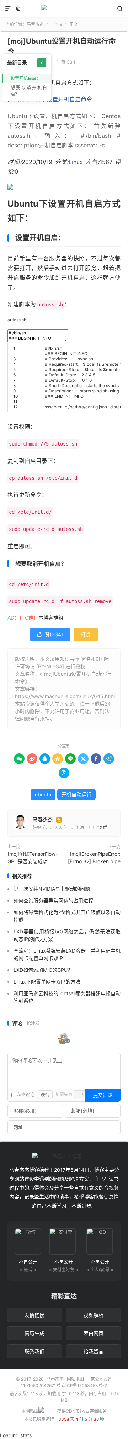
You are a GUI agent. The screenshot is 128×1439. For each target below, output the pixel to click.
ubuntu (43, 794)
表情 (45, 1094)
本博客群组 (50, 618)
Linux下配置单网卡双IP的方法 (47, 982)
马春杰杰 (64, 9)
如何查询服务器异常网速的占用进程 (53, 900)
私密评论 (25, 1094)
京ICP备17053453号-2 (84, 1385)
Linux (56, 24)
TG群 (102, 827)
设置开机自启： (26, 78)
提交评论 (103, 1095)
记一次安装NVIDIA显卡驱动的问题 (52, 889)
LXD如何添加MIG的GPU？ (43, 970)
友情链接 (34, 1315)
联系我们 (34, 1351)
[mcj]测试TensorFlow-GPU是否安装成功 (32, 857)
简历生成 (34, 1333)
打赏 (86, 634)
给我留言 (93, 1351)
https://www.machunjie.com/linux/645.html (65, 696)
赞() (66, 62)
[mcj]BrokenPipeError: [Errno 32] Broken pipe (94, 857)
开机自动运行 (76, 794)
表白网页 (93, 1333)
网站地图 (75, 1379)
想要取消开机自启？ (29, 91)
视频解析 (93, 1315)
